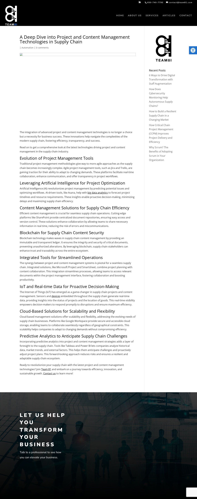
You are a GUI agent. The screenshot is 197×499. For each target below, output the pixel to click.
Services (152, 15)
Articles (169, 15)
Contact (185, 15)
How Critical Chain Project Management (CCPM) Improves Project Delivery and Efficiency (161, 133)
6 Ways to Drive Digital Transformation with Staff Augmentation (162, 79)
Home (120, 15)
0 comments (42, 47)
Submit (167, 475)
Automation (28, 47)
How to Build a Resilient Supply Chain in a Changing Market (162, 115)
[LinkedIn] (140, 3)
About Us (135, 15)
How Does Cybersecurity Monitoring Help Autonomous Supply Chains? (161, 97)
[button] (193, 50)
